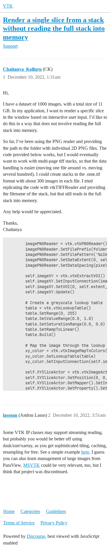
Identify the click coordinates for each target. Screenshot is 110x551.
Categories (30, 511)
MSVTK (31, 465)
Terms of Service (19, 522)
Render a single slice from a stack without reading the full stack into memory (54, 28)
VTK (8, 6)
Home (9, 511)
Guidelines (56, 511)
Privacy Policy (53, 522)
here (85, 452)
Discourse (36, 536)
